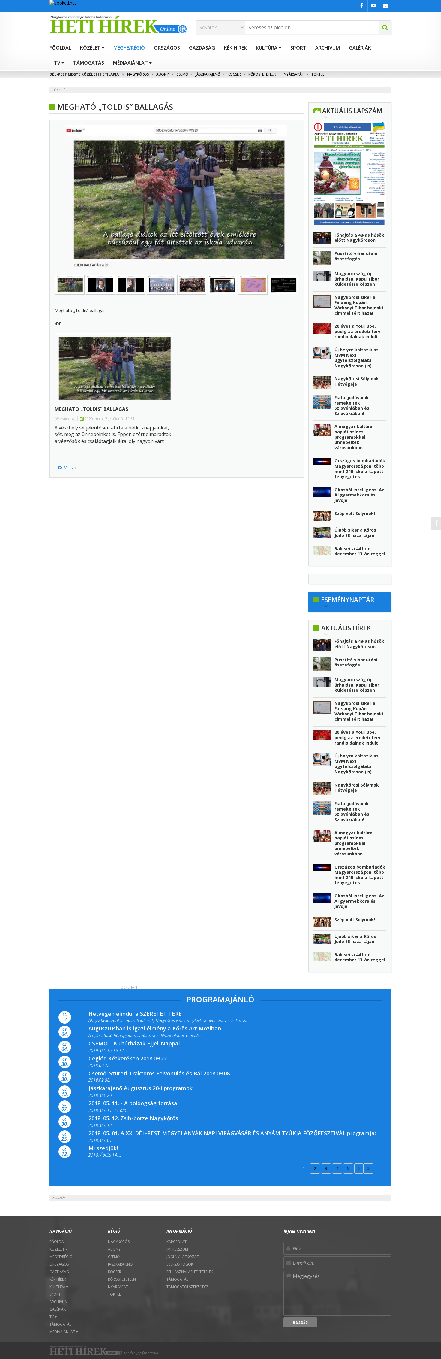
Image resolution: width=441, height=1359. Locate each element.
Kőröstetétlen (262, 74)
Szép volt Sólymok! (354, 513)
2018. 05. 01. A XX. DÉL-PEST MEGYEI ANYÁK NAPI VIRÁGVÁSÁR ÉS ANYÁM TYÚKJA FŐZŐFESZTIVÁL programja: (232, 1133)
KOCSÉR (234, 74)
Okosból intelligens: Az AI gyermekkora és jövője (359, 495)
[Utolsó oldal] (368, 1168)
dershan (129, 987)
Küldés (300, 1322)
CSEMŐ (182, 74)
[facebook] (436, 523)
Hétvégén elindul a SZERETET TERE (135, 1013)
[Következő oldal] (359, 1168)
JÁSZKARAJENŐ (208, 74)
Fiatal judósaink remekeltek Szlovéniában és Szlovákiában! (351, 405)
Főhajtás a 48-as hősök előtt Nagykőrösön (359, 237)
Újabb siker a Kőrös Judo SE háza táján (355, 532)
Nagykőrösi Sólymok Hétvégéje (356, 381)
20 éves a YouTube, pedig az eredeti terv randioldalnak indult (357, 331)
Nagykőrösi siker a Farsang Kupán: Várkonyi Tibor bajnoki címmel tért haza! (358, 305)
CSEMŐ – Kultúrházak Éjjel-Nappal (134, 1043)
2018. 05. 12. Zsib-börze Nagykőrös (133, 1118)
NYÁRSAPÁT (294, 74)
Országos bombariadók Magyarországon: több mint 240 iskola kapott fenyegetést (359, 468)
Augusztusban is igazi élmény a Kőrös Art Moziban (154, 1028)
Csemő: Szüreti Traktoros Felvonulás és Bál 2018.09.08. (159, 1073)
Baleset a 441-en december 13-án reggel (359, 551)
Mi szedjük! (103, 1148)
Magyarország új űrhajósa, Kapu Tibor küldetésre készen (356, 279)
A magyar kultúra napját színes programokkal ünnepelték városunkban (353, 436)
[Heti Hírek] (118, 24)
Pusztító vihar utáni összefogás (355, 256)
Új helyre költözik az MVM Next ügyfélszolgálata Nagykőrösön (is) (356, 358)
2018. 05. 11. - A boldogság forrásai (133, 1103)
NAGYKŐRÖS (138, 74)
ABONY (162, 74)
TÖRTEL (317, 74)
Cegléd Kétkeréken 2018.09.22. (128, 1058)
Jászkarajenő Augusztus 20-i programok (140, 1088)
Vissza (69, 467)
